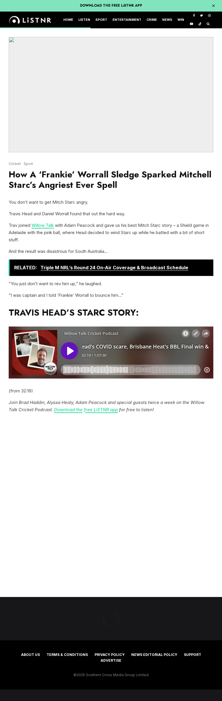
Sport (101, 20)
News (167, 20)
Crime (152, 20)
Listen (84, 20)
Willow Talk (43, 225)
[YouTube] (191, 24)
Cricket (15, 164)
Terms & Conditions (67, 654)
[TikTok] (200, 24)
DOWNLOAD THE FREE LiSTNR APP (111, 5)
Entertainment (126, 20)
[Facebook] (194, 16)
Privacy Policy (110, 654)
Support (192, 654)
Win (180, 20)
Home (68, 20)
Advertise (111, 660)
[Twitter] (201, 16)
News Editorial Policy (154, 654)
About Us (30, 654)
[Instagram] (209, 16)
